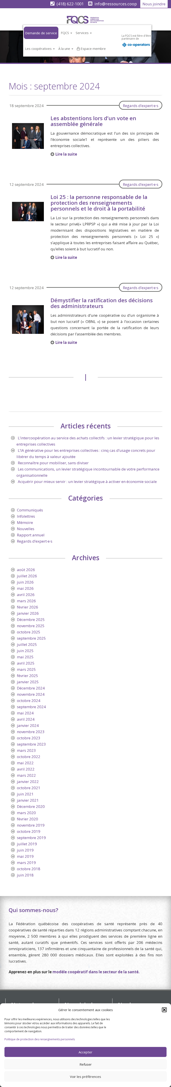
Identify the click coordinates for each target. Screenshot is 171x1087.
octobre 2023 (28, 737)
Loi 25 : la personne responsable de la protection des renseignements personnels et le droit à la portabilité (99, 202)
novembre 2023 (31, 731)
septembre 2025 (31, 638)
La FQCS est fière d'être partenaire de (136, 37)
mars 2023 (26, 750)
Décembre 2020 (31, 806)
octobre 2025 (28, 632)
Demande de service (41, 33)
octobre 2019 (28, 831)
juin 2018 (25, 875)
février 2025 (27, 675)
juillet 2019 (27, 843)
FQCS (65, 32)
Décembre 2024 (31, 688)
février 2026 (27, 607)
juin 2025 (25, 650)
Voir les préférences (85, 1076)
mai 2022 (25, 762)
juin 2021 (25, 794)
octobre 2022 (28, 756)
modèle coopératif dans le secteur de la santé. (96, 971)
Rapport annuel (31, 534)
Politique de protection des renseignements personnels (39, 1039)
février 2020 (27, 818)
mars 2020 (26, 812)
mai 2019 (25, 856)
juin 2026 (25, 582)
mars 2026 (26, 600)
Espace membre (93, 48)
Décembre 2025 (31, 619)
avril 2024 (26, 719)
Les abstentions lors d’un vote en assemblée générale (93, 121)
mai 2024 (25, 713)
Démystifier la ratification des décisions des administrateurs (102, 303)
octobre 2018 (28, 868)
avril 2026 (26, 594)
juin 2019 (25, 850)
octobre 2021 (28, 787)
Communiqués (30, 510)
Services (83, 32)
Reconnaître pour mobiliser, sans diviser (53, 462)
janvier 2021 (28, 800)
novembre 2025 (31, 625)
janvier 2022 (28, 781)
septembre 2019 (31, 837)
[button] (164, 1010)
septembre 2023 (31, 744)
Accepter (85, 1052)
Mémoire (25, 522)
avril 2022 (26, 769)
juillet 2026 (27, 575)
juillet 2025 (27, 644)
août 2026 (26, 569)
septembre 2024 (31, 706)
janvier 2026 (28, 613)
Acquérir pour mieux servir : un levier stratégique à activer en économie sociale (87, 481)
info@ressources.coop (115, 3)
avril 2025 (26, 663)
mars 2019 (26, 862)
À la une (64, 48)
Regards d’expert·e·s (140, 105)
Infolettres (26, 516)
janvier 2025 (28, 681)
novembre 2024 (31, 694)
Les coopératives (39, 48)
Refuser (85, 1064)
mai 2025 (25, 656)
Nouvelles (25, 528)
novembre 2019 (31, 825)
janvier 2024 (28, 725)
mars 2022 (26, 775)
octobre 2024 (28, 700)
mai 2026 (25, 588)
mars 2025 (26, 669)
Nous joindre (153, 3)
